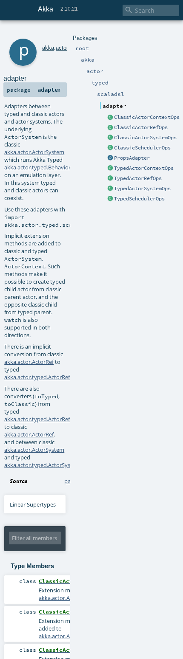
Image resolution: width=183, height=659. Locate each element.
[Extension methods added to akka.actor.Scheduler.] (110, 148)
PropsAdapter (132, 158)
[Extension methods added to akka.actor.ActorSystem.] (110, 138)
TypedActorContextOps (144, 168)
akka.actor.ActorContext (69, 598)
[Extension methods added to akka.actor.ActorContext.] (110, 117)
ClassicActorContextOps (147, 117)
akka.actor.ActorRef (29, 362)
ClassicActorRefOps (141, 127)
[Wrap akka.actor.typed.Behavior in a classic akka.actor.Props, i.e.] (110, 158)
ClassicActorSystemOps (145, 138)
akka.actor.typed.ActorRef (37, 377)
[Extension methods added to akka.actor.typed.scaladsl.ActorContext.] (110, 168)
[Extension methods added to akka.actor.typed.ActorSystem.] (110, 189)
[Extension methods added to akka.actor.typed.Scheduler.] (110, 199)
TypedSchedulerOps (139, 199)
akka (48, 48)
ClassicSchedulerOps (142, 148)
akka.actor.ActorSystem (34, 152)
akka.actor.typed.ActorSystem (42, 465)
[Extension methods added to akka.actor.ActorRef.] (110, 127)
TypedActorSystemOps (142, 189)
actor (62, 48)
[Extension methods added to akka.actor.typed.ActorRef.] (110, 178)
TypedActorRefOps (138, 178)
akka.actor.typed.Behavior (37, 167)
